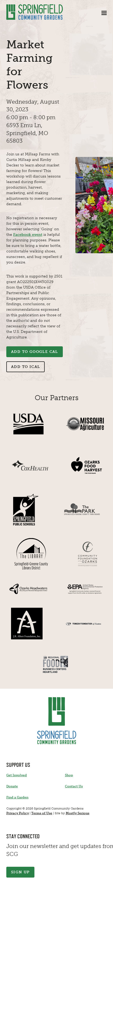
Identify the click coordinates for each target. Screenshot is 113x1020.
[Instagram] (27, 1012)
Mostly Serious (77, 813)
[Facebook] (12, 1012)
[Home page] (34, 12)
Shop (69, 775)
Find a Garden (17, 797)
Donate (12, 786)
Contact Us (74, 786)
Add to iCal (25, 367)
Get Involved (16, 775)
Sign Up (20, 872)
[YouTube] (42, 1012)
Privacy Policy (17, 813)
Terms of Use (41, 813)
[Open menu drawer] (104, 13)
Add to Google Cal (34, 351)
